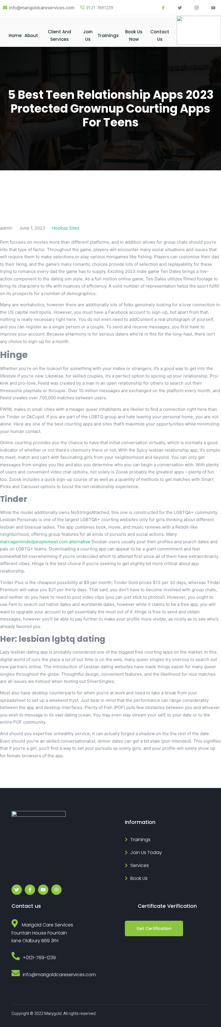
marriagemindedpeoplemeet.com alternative (45, 541)
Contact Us (159, 35)
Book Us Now (133, 35)
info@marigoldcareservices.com (42, 7)
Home (15, 35)
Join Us (88, 35)
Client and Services (59, 35)
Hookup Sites (65, 228)
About (31, 35)
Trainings (108, 35)
